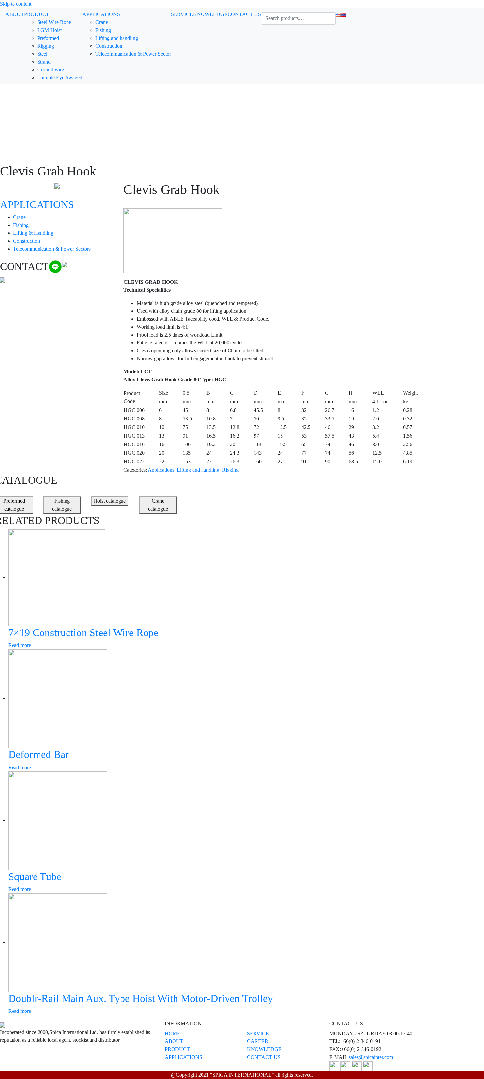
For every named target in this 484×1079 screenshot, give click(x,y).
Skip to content (15, 4)
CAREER (257, 1041)
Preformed (48, 38)
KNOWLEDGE (210, 14)
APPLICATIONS (101, 14)
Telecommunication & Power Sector (133, 54)
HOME (172, 1033)
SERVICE (182, 14)
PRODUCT (36, 14)
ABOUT (14, 14)
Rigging (45, 46)
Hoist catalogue (110, 501)
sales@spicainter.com (371, 1057)
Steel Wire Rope (54, 22)
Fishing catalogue (62, 505)
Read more (19, 645)
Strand (44, 62)
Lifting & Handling (33, 233)
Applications (161, 469)
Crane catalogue (158, 505)
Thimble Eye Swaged (59, 77)
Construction (108, 46)
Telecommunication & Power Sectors (52, 249)
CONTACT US (244, 14)
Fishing (103, 30)
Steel (42, 54)
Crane (101, 22)
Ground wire (50, 69)
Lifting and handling (116, 38)
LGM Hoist (49, 30)
